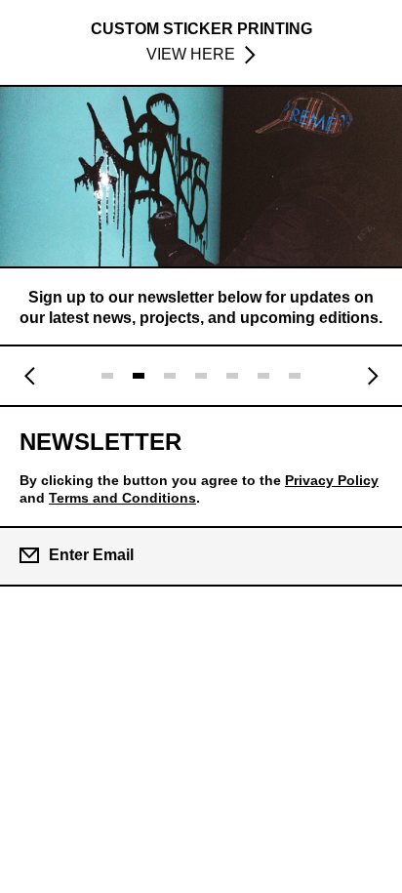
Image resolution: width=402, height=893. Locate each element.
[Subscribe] (371, 555)
